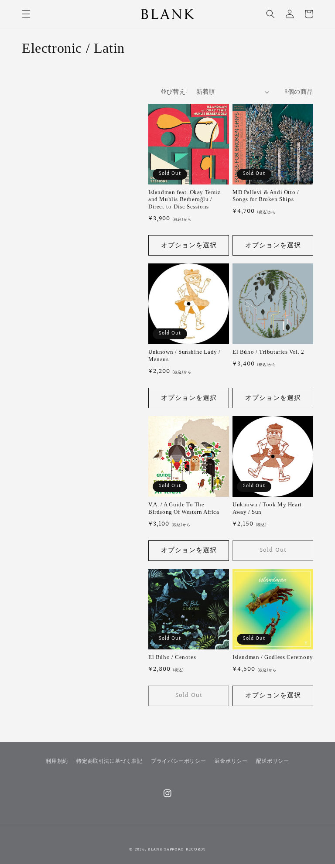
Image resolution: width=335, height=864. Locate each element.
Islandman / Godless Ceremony (272, 657)
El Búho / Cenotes (172, 657)
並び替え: (174, 92)
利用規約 (57, 761)
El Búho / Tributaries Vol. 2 (268, 351)
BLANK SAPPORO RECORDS (177, 849)
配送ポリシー (272, 761)
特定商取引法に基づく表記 (109, 761)
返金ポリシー (231, 761)
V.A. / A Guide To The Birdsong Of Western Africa (183, 508)
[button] (26, 14)
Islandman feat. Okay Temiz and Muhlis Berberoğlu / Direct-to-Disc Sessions (184, 199)
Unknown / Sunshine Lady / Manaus (184, 355)
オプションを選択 (189, 245)
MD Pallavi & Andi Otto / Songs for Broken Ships (265, 196)
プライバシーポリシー (178, 761)
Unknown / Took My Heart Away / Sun (267, 508)
